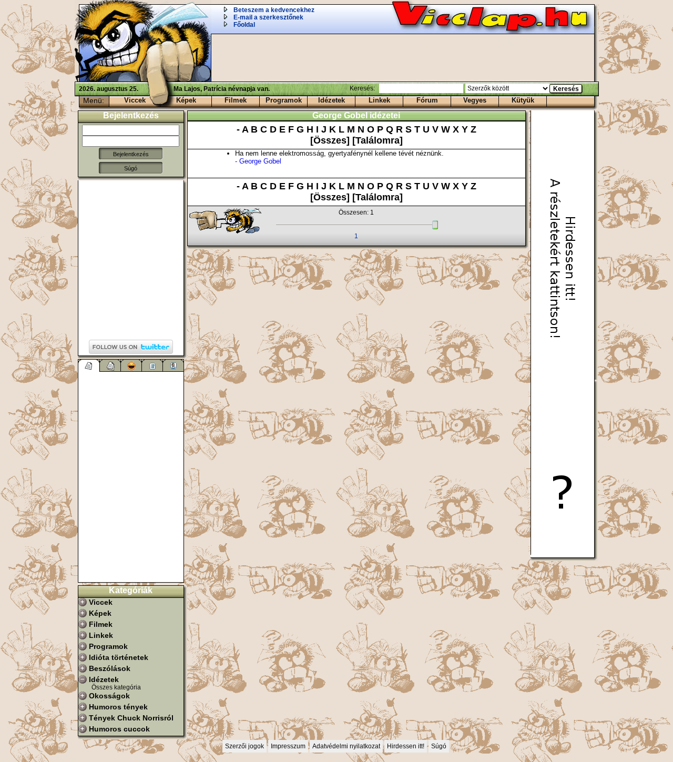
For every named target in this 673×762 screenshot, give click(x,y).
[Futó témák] (110, 365)
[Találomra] (377, 140)
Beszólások (109, 668)
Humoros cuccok (119, 729)
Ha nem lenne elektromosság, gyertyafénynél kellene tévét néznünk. (339, 157)
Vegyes (474, 100)
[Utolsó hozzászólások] (89, 365)
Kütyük (523, 100)
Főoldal (244, 24)
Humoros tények (118, 707)
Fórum (427, 100)
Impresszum (288, 746)
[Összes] (331, 140)
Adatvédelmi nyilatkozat (346, 746)
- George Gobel (258, 161)
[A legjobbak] (131, 365)
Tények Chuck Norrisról (131, 718)
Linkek (379, 100)
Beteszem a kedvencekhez (273, 10)
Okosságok (109, 696)
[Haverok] (173, 365)
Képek (186, 100)
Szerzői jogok (244, 746)
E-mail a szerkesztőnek (268, 17)
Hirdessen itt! (405, 746)
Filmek (236, 100)
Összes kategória (116, 687)
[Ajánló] (152, 365)
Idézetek (331, 100)
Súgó (130, 168)
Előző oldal (230, 221)
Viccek (135, 100)
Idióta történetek (118, 657)
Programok (284, 100)
